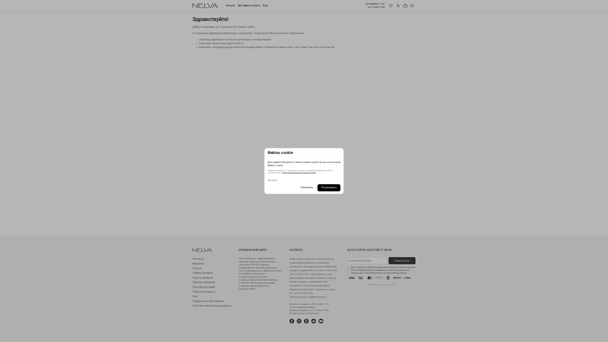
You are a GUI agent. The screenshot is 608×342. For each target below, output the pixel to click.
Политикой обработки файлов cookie (299, 172)
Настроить (272, 180)
